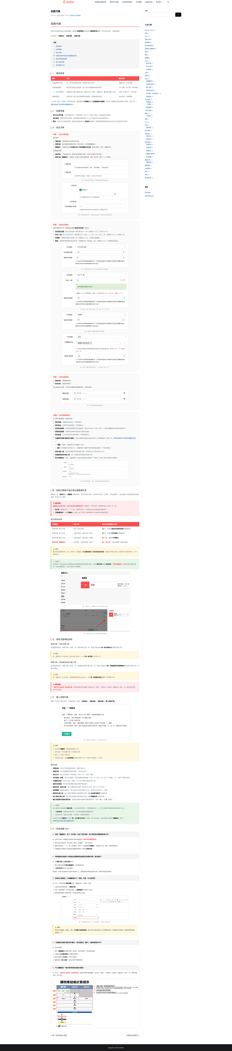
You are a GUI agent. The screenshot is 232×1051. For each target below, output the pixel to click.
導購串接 (148, 162)
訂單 (146, 61)
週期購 (147, 58)
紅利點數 (148, 157)
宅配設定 (148, 136)
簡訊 (146, 119)
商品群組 (148, 96)
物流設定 (147, 134)
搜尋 (146, 11)
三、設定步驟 (57, 52)
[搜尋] (178, 15)
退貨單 (147, 75)
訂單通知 (148, 69)
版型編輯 (148, 107)
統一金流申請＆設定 (59, 1035)
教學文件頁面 (114, 2)
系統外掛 (147, 160)
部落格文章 (149, 2)
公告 (146, 36)
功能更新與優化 (127, 2)
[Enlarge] (118, 162)
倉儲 (146, 33)
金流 (146, 125)
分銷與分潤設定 (132, 1035)
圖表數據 (147, 42)
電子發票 (147, 130)
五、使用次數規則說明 (60, 59)
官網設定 (148, 102)
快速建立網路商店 (100, 2)
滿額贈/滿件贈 (150, 154)
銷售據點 (147, 165)
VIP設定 (148, 116)
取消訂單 (148, 63)
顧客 (146, 113)
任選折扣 (148, 144)
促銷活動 (78, 15)
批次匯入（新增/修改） (152, 93)
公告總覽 (139, 2)
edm (146, 122)
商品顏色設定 (150, 84)
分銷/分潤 (147, 39)
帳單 (146, 174)
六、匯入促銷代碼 (58, 62)
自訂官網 (147, 99)
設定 (146, 171)
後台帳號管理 (149, 45)
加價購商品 (149, 81)
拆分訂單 (148, 66)
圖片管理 (148, 87)
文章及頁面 (148, 110)
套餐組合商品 (150, 90)
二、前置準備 (57, 49)
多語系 (149, 104)
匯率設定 (148, 127)
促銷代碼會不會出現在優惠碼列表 (62, 104)
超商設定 (148, 139)
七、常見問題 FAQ (59, 65)
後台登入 (159, 2)
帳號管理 (147, 168)
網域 (146, 52)
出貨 (146, 72)
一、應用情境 (57, 46)
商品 (146, 79)
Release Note (149, 30)
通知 (146, 55)
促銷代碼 (72, 15)
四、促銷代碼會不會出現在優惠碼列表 (65, 56)
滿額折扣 (148, 151)
